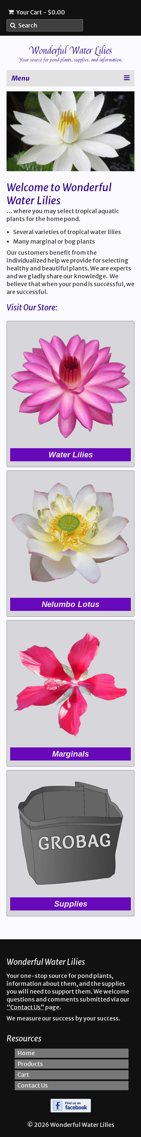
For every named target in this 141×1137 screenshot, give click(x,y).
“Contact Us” (25, 1007)
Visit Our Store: (32, 308)
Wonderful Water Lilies (70, 51)
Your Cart (40, 12)
